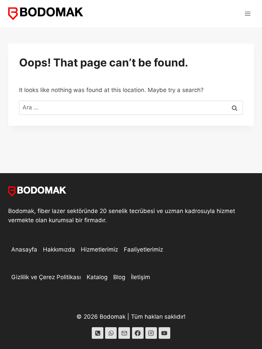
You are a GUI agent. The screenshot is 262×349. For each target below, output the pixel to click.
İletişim (140, 277)
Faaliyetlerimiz (143, 249)
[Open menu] (247, 13)
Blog (119, 277)
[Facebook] (138, 333)
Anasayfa (24, 249)
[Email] (124, 333)
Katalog (97, 277)
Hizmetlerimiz (99, 249)
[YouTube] (164, 333)
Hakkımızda (59, 249)
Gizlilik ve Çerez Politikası (46, 277)
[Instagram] (151, 333)
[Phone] (97, 333)
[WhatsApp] (111, 333)
